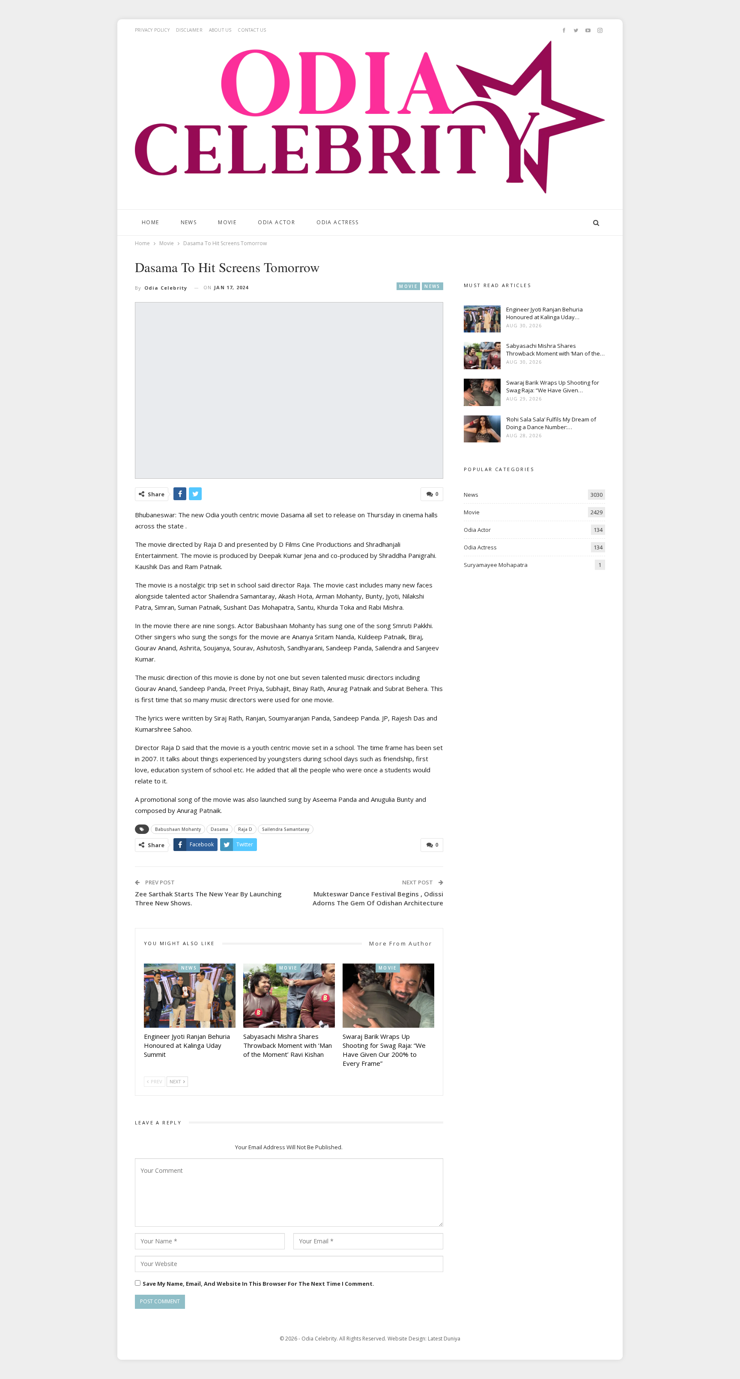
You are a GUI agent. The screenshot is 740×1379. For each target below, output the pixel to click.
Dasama (219, 829)
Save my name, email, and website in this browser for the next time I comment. (258, 1283)
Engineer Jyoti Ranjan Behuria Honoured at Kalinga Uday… (544, 313)
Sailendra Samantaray (285, 829)
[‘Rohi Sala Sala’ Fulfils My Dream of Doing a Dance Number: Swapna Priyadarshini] (482, 429)
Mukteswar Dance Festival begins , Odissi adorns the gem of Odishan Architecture (378, 898)
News (189, 222)
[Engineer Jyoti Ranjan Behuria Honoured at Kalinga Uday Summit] (190, 996)
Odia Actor (276, 222)
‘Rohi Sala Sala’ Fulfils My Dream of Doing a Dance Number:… (551, 423)
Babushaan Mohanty (178, 829)
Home (150, 222)
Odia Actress (337, 222)
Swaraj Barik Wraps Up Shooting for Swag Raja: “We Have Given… (552, 386)
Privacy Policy (152, 30)
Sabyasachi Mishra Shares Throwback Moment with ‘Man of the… (555, 349)
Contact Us (252, 30)
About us (220, 30)
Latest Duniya (444, 1338)
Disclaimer (189, 30)
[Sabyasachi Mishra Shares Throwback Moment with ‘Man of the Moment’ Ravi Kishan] (289, 996)
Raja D (245, 829)
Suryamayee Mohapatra (496, 565)
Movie (227, 222)
